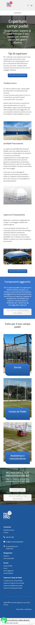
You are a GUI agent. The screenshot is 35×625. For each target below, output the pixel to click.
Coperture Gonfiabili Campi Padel (13, 585)
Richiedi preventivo (9, 530)
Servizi (5, 568)
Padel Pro (6, 556)
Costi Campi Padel (9, 558)
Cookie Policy (28, 609)
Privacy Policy (20, 609)
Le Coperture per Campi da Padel (13, 581)
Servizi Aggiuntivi (8, 571)
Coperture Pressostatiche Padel (13, 588)
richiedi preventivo (17, 75)
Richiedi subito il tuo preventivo (17, 497)
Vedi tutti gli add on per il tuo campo (17, 311)
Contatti (6, 532)
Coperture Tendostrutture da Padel (14, 583)
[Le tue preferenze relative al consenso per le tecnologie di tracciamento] (2, 622)
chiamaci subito (17, 490)
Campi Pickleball (8, 573)
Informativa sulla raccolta (10, 623)
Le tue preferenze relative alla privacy (18, 620)
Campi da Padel (8, 566)
